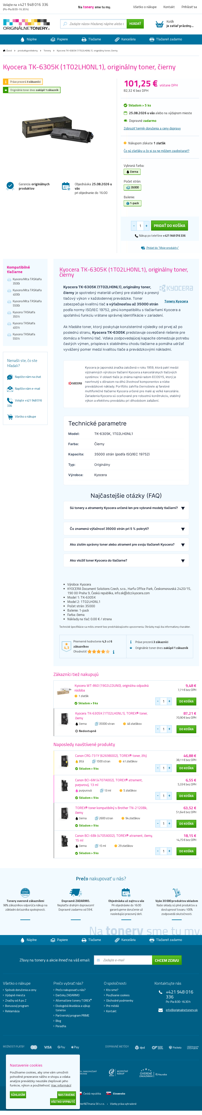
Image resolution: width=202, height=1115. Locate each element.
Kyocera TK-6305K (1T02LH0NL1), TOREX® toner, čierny (111, 716)
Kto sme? (112, 990)
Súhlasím (18, 1095)
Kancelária (128, 39)
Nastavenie (66, 1095)
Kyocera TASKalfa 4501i (24, 325)
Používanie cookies (118, 995)
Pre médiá (112, 1006)
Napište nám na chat (28, 376)
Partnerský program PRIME (72, 1015)
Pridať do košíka (169, 225)
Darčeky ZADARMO (67, 995)
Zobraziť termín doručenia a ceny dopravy (152, 128)
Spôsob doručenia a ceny (20, 990)
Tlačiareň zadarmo (168, 39)
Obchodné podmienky (119, 1000)
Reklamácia (12, 1011)
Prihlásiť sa (189, 6)
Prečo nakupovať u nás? (71, 990)
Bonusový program (17, 1006)
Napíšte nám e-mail (27, 388)
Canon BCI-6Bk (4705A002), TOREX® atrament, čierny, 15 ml (114, 838)
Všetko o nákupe (145, 6)
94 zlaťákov (132, 818)
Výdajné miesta (15, 995)
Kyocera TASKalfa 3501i (24, 314)
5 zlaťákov (130, 790)
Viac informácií (61, 1085)
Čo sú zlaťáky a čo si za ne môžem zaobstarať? (156, 150)
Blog (58, 1021)
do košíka (186, 701)
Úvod (9, 50)
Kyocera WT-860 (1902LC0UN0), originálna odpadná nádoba (112, 688)
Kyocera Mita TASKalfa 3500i (27, 281)
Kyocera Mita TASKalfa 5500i (27, 303)
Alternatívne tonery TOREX (74, 1000)
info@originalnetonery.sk (182, 1010)
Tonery (47, 50)
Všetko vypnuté (63, 1101)
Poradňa (61, 1026)
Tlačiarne (94, 39)
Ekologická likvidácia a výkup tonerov (73, 1008)
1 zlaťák (84, 696)
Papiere (62, 39)
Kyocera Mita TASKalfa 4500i (27, 292)
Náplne (31, 39)
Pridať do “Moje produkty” (162, 248)
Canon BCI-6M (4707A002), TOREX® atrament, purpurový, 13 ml (109, 782)
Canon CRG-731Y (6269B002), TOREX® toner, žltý (111, 755)
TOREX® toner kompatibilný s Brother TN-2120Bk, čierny (111, 810)
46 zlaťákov (134, 723)
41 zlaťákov (130, 761)
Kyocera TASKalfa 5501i (24, 336)
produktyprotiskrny (28, 50)
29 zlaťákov (125, 845)
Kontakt (169, 6)
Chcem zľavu (167, 960)
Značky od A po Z (15, 1000)
